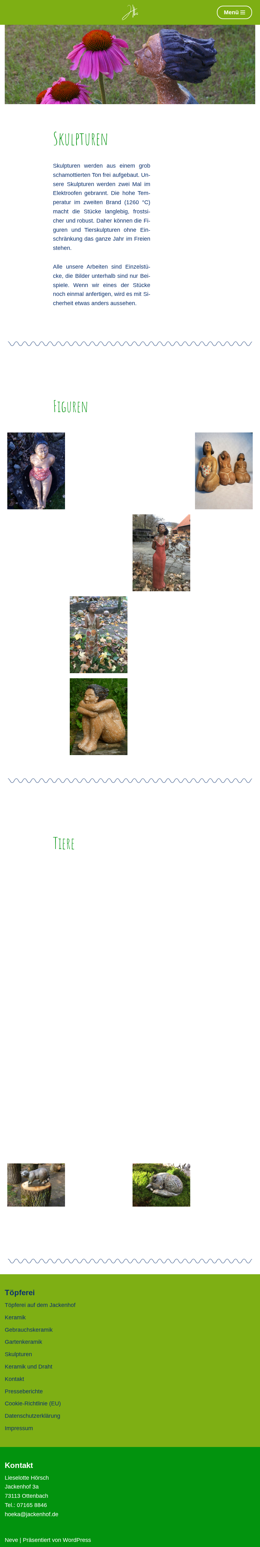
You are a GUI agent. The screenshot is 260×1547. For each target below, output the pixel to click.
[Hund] (98, 907)
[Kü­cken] (36, 989)
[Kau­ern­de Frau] (98, 716)
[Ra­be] (98, 1151)
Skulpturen (18, 1354)
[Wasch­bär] (36, 1185)
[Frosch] (161, 1136)
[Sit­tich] (161, 1071)
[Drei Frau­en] (224, 470)
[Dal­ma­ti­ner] (161, 907)
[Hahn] (98, 989)
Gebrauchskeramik (29, 1330)
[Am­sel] (36, 1136)
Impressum (19, 1428)
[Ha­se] (161, 989)
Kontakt (14, 1379)
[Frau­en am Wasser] (161, 470)
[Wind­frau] (224, 716)
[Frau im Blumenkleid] (98, 634)
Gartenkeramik (23, 1342)
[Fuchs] (224, 908)
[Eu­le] (36, 907)
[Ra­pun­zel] (36, 634)
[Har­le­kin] (98, 552)
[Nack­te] (98, 470)
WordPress (77, 1540)
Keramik (15, 1317)
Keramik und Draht (28, 1366)
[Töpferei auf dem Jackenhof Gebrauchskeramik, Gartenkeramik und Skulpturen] (130, 12)
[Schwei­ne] (224, 1103)
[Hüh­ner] (98, 1054)
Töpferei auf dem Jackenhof (40, 1305)
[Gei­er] (224, 1151)
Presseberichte (24, 1391)
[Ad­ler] (98, 1103)
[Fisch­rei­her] (224, 989)
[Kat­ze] (161, 1185)
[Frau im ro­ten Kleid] (161, 552)
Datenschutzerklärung (32, 1416)
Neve (11, 1540)
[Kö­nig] (224, 552)
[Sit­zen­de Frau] (224, 634)
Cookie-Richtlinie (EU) (33, 1403)
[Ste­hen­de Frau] (161, 634)
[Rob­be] (224, 1054)
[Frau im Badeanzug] (36, 470)
